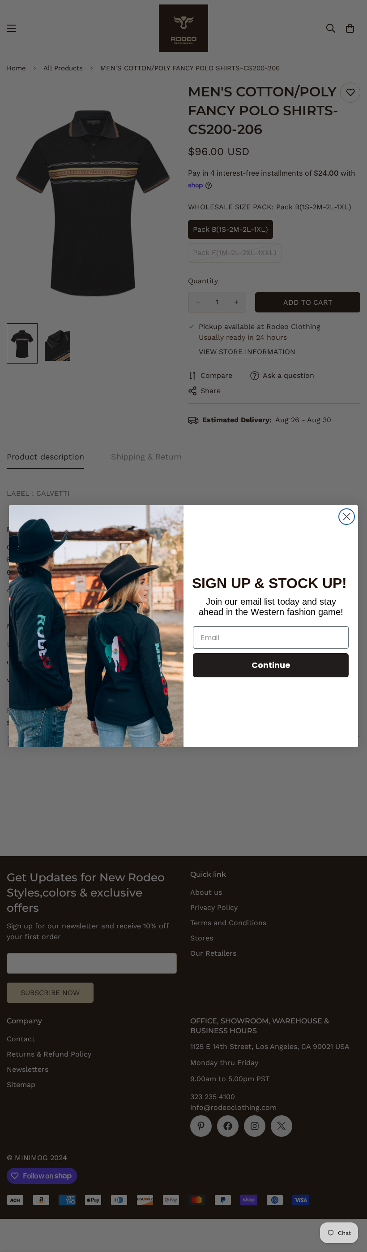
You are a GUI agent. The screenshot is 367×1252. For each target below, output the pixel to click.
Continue (271, 665)
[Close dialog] (346, 516)
